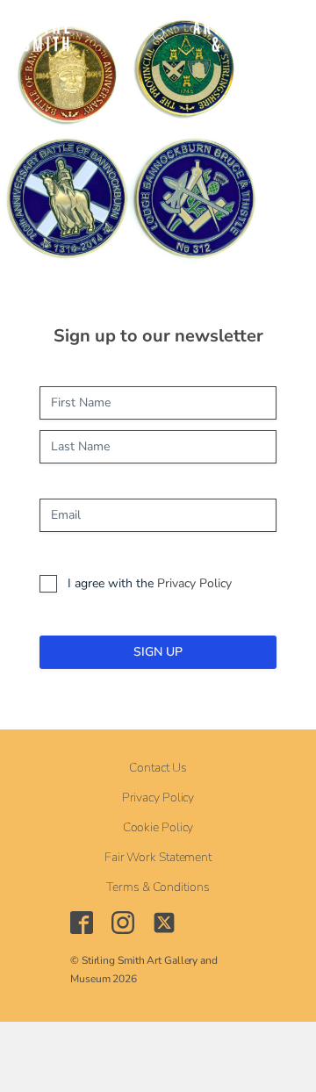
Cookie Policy (158, 828)
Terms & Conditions (157, 887)
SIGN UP (158, 651)
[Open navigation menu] (119, 35)
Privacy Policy (194, 583)
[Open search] (160, 35)
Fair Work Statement (158, 857)
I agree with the (150, 583)
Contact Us (157, 768)
